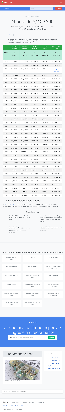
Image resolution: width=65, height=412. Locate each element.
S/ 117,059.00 (56, 70)
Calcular (51, 337)
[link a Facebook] (14, 405)
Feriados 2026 (56, 358)
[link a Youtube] (24, 405)
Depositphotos (22, 391)
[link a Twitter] (5, 405)
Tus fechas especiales (54, 366)
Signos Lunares (56, 363)
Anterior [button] (5, 34)
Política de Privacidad (28, 402)
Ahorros (7, 8)
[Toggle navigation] (61, 2)
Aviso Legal (15, 402)
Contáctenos (40, 402)
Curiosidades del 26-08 (53, 368)
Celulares (59, 8)
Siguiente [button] (11, 34)
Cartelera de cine (55, 360)
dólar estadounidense (10, 204)
